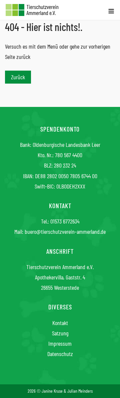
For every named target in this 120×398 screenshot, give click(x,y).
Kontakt (60, 322)
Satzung (60, 333)
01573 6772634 (64, 221)
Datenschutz (60, 353)
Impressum (60, 343)
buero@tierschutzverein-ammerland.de (65, 231)
